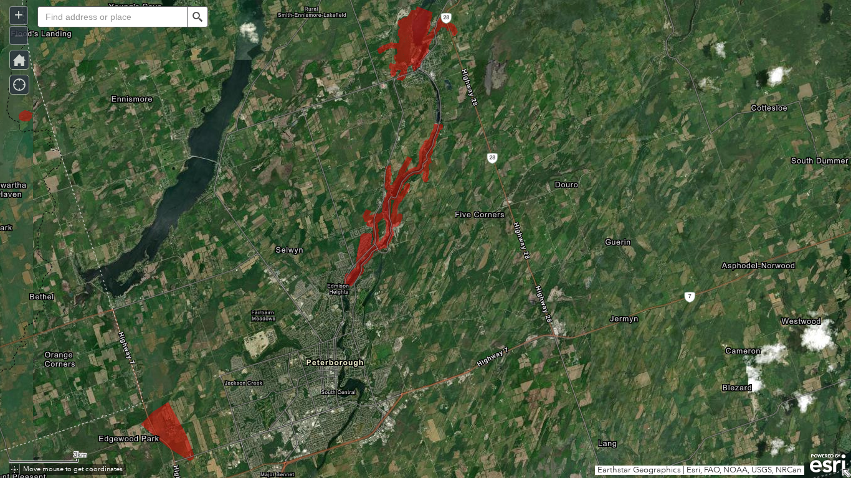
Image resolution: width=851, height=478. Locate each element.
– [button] (19, 34)
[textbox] (112, 16)
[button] (197, 16)
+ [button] (18, 14)
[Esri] (827, 463)
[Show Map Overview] (846, 473)
